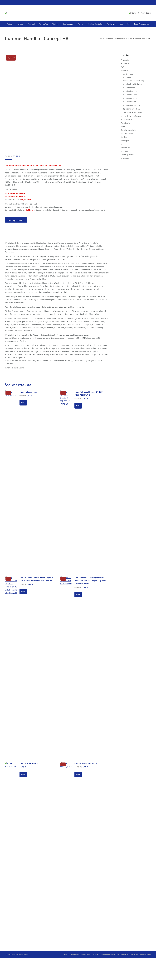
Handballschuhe (130, 95)
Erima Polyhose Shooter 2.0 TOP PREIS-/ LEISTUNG (88, 393)
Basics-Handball (129, 74)
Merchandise (126, 119)
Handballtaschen (130, 98)
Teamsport (125, 140)
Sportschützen (127, 133)
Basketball (125, 63)
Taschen (124, 137)
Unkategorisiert (127, 155)
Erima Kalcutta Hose (28, 392)
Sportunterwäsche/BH (132, 109)
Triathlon (124, 151)
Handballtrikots (129, 102)
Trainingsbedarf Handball (133, 112)
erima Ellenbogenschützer (85, 763)
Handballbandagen (131, 91)
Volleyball (125, 158)
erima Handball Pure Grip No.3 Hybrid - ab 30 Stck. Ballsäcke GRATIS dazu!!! (36, 579)
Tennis (123, 144)
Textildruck (125, 148)
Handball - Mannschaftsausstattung (133, 79)
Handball (124, 70)
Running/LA (125, 123)
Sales (123, 126)
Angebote (125, 60)
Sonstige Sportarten (129, 130)
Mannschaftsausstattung (131, 116)
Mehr (23, 403)
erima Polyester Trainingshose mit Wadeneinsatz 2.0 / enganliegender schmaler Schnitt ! (90, 580)
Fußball (124, 67)
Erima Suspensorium (29, 763)
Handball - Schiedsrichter (133, 84)
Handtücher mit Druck (132, 105)
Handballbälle (129, 87)
